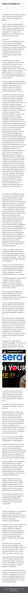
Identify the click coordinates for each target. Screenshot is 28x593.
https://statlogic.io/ (11, 4)
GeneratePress (14, 590)
